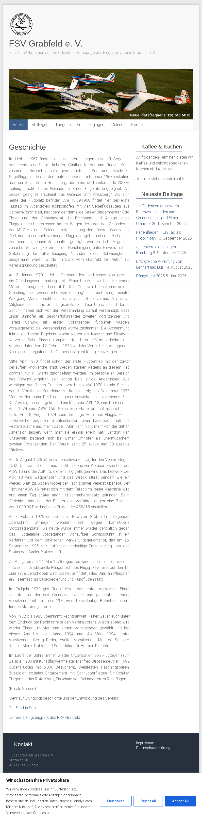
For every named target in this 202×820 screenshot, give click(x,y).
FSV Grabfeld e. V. (46, 43)
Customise (115, 801)
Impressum (145, 743)
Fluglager (95, 124)
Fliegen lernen (68, 124)
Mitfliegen (40, 124)
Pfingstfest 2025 (150, 276)
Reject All (148, 801)
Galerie (117, 124)
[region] (101, 796)
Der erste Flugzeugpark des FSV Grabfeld (44, 717)
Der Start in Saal (22, 707)
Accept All (180, 801)
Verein (18, 124)
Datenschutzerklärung (153, 748)
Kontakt (138, 124)
